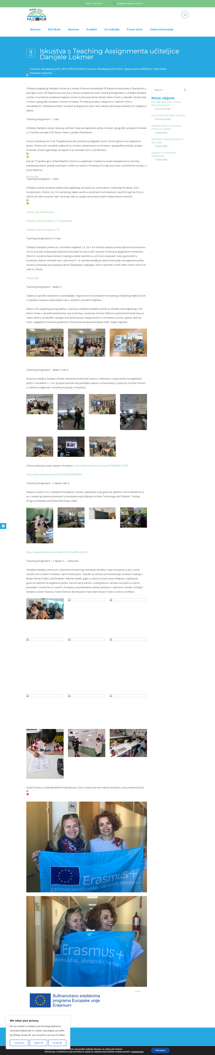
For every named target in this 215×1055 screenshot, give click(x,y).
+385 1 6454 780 (93, 3)
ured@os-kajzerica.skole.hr (130, 3)
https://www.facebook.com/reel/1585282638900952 (54, 474)
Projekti (91, 29)
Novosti (35, 29)
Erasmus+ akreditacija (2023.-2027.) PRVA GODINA (57, 69)
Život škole (160, 69)
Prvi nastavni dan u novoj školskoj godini (166, 104)
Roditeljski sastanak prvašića (168, 115)
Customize (19, 1042)
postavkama (137, 1051)
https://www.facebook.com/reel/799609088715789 (101, 465)
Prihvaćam (160, 1050)
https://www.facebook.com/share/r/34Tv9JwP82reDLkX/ (56, 552)
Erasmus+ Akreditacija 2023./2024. (104, 69)
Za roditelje (111, 29)
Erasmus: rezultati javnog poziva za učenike (166, 127)
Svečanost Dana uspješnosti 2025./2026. (167, 141)
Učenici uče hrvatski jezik (40, 212)
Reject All (38, 1042)
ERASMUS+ (147, 69)
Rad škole (54, 29)
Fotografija (32, 176)
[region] (38, 1032)
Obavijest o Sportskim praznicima (163, 154)
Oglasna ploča (132, 69)
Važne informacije (161, 29)
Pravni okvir (135, 29)
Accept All (57, 1042)
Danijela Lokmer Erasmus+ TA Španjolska (49, 220)
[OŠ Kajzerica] (37, 14)
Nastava (73, 29)
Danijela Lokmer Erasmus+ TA (43, 229)
